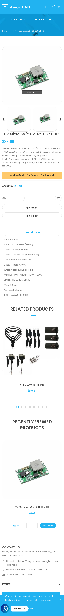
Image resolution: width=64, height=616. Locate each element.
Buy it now (32, 216)
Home (4, 31)
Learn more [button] (46, 600)
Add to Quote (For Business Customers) (32, 175)
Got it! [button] (31, 608)
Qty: (4, 198)
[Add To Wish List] (58, 198)
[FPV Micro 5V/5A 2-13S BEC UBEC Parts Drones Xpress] (19, 119)
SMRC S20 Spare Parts (32, 384)
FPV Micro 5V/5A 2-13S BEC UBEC (32, 507)
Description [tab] (32, 232)
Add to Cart (32, 207)
